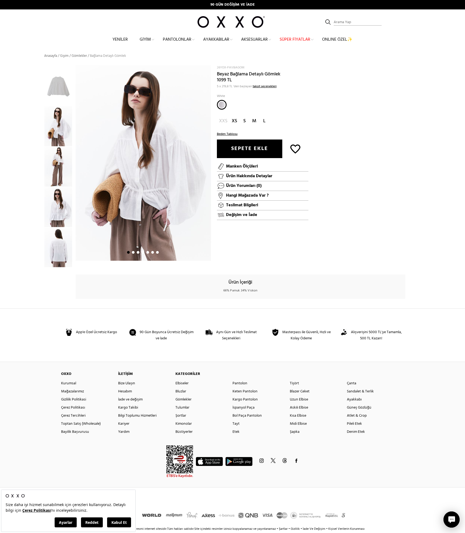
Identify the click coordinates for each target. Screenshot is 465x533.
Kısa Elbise (298, 416)
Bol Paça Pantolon (247, 416)
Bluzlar (180, 391)
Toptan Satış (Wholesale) (81, 424)
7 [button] (157, 252)
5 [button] (147, 252)
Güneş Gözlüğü (359, 408)
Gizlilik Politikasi (73, 399)
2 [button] (133, 252)
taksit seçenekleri (265, 86)
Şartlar (283, 529)
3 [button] (138, 252)
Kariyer (123, 424)
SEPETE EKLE (249, 148)
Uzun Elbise (299, 399)
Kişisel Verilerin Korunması (346, 529)
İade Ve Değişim (314, 529)
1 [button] (128, 252)
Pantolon (239, 383)
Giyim (145, 39)
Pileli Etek (354, 424)
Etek (235, 432)
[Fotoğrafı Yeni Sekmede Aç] (207, 68)
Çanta (351, 383)
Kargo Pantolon (245, 399)
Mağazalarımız (72, 391)
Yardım (123, 432)
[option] (60, 126)
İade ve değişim (130, 399)
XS (234, 121)
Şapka (295, 432)
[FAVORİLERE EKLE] (295, 148)
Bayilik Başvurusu (75, 432)
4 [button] (143, 252)
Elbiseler (182, 383)
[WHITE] (222, 105)
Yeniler (120, 39)
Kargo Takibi (128, 408)
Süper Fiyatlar (295, 39)
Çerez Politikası (73, 408)
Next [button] (78, 163)
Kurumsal (68, 383)
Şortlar (180, 416)
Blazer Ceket (299, 391)
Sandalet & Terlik (360, 391)
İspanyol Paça (243, 408)
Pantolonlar (177, 39)
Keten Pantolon (245, 391)
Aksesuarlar (254, 39)
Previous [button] (40, 166)
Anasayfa (50, 56)
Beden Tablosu (227, 134)
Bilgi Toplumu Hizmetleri (137, 416)
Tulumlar (182, 408)
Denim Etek (356, 432)
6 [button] (152, 252)
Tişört (294, 383)
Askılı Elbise (299, 408)
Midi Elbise (298, 424)
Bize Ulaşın (126, 383)
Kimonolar (183, 424)
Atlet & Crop (357, 416)
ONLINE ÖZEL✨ (337, 39)
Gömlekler (183, 399)
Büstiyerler (184, 432)
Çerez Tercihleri (73, 416)
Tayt (235, 424)
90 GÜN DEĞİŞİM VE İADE (232, 5)
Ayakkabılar (216, 39)
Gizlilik (296, 529)
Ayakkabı (354, 399)
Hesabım (125, 391)
